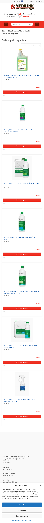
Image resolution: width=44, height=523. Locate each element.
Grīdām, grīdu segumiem (10, 34)
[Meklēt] (30, 24)
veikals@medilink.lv (10, 482)
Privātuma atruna (16, 520)
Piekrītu (22, 505)
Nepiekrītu (22, 510)
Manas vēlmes (11, 14)
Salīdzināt (10, 16)
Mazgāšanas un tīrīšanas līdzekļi (18, 31)
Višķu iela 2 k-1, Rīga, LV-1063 (13, 459)
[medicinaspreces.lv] (22, 7)
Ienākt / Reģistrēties (36, 1)
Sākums (4, 31)
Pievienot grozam (22, 92)
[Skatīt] (4, 95)
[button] (41, 485)
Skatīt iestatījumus (22, 516)
